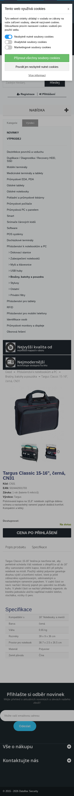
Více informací (37, 75)
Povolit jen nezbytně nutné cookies (37, 66)
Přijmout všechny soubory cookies (37, 58)
